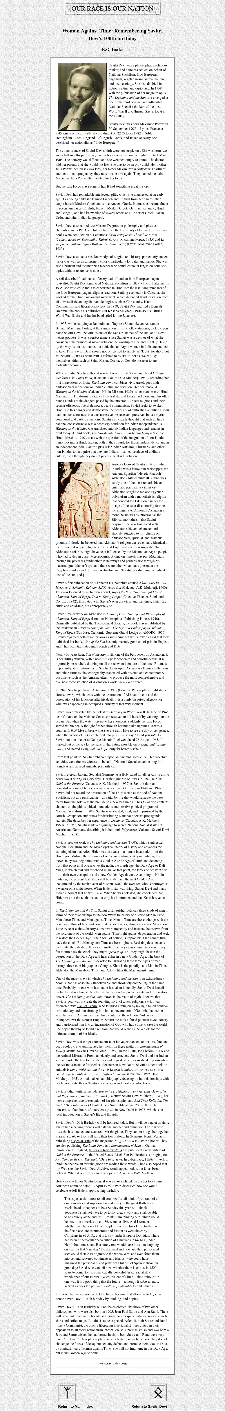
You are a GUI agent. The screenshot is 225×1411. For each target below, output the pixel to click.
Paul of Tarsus (87, 1005)
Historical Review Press (105, 1150)
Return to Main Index (75, 1406)
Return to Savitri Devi (149, 1406)
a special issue (81, 1140)
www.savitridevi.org (112, 1363)
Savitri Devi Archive (94, 1168)
